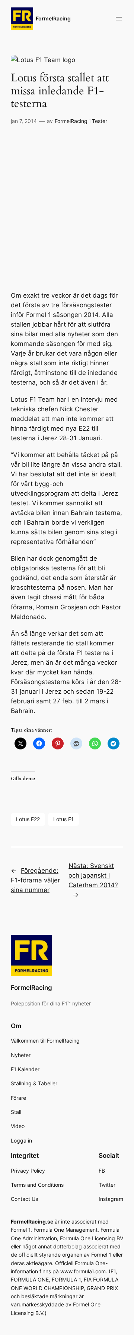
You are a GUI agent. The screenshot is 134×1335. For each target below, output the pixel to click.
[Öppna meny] (118, 18)
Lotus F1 (63, 819)
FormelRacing (53, 18)
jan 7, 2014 (24, 121)
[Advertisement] (67, 200)
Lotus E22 (28, 819)
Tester (99, 121)
